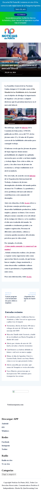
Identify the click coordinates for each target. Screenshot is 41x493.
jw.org (27, 203)
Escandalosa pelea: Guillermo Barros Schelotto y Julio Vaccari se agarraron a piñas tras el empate (20, 20)
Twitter (4, 449)
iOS (3, 427)
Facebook (5, 442)
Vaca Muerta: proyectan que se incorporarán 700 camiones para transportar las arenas (19, 373)
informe (25, 128)
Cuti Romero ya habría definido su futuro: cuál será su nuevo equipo (20, 351)
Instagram (6, 446)
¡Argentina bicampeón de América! (29, 299)
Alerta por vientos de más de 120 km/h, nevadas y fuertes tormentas (19, 344)
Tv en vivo (6, 464)
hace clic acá (20, 9)
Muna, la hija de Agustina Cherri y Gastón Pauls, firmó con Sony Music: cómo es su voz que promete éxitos (20, 358)
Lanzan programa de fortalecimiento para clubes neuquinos (11, 300)
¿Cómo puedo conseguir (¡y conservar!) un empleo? (20, 247)
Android (5, 424)
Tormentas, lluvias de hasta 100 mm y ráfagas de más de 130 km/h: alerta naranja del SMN (21, 328)
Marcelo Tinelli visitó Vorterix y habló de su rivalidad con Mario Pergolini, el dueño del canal (21, 337)
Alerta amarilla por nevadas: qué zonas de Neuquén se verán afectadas (20, 366)
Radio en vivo (7, 460)
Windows (5, 431)
